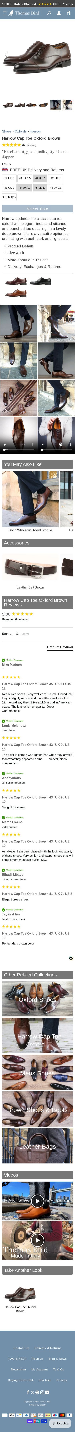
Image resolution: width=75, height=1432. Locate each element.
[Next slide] (69, 55)
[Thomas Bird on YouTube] (47, 1392)
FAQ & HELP (17, 1358)
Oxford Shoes (38, 999)
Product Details (21, 246)
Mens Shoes (37, 1073)
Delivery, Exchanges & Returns (34, 267)
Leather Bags (37, 1146)
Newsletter (18, 1369)
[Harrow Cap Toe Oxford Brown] (8, 105)
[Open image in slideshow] (18, 323)
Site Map (45, 1380)
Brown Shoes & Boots (37, 1109)
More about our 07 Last (28, 260)
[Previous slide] (6, 55)
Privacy (61, 1380)
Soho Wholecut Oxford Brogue (30, 530)
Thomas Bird (45, 1402)
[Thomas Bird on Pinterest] (37, 1392)
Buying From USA (21, 1380)
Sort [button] (5, 634)
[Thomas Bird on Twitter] (32, 1392)
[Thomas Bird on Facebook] (28, 1392)
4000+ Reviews (63, 4)
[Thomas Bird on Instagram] (42, 1392)
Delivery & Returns (48, 1348)
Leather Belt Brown (30, 587)
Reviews (38, 1358)
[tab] (60, 648)
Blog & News (58, 1358)
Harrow (35, 131)
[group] (37, 614)
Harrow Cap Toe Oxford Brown (20, 1309)
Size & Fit (16, 253)
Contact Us (21, 1348)
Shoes (6, 131)
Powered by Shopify (37, 1405)
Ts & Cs (58, 1369)
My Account (39, 1369)
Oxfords (21, 131)
